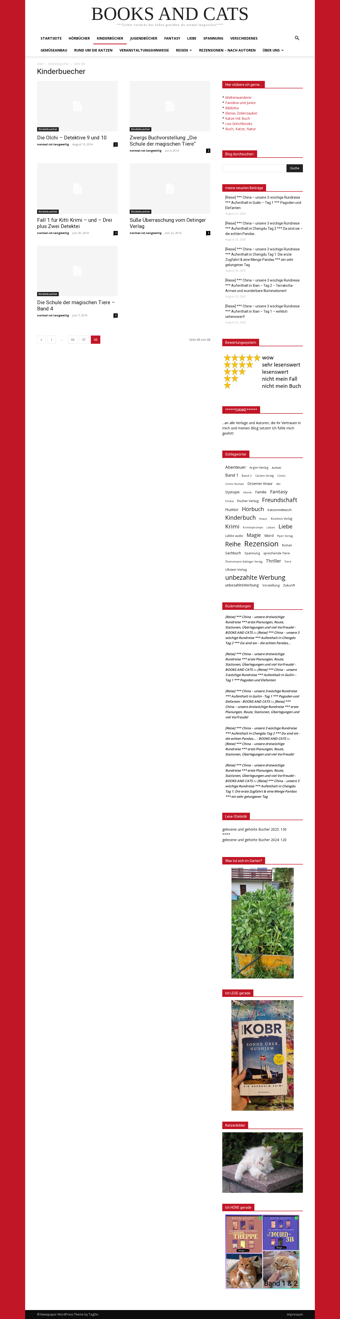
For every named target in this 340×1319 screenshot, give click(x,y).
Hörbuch (253, 509)
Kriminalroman (253, 527)
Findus (229, 501)
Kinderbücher (110, 38)
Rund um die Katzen (93, 50)
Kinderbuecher (58, 64)
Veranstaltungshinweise (144, 50)
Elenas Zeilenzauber (241, 113)
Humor (231, 509)
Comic (281, 475)
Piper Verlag (285, 536)
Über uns (271, 50)
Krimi (232, 526)
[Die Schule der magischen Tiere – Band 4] (77, 271)
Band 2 (247, 475)
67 (84, 340)
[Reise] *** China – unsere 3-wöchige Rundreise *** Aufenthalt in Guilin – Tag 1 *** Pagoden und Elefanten (263, 202)
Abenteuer (235, 467)
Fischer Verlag (248, 501)
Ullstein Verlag (236, 569)
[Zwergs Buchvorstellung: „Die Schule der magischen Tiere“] (170, 106)
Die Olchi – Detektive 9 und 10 (72, 138)
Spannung (213, 38)
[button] (297, 38)
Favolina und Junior (240, 102)
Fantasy (172, 38)
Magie (254, 535)
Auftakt (276, 467)
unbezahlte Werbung (255, 577)
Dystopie (232, 492)
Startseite (51, 38)
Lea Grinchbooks (238, 123)
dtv (278, 484)
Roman (287, 545)
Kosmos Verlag (281, 518)
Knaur (263, 518)
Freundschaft (279, 500)
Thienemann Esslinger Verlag (243, 561)
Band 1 (231, 475)
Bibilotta (232, 108)
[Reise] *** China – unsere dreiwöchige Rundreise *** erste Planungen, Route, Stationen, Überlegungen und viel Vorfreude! (259, 749)
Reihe (233, 544)
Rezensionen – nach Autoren (227, 50)
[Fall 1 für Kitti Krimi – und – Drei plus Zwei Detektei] (77, 188)
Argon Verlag (258, 467)
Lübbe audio (234, 536)
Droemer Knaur (260, 483)
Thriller (273, 561)
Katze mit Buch (237, 118)
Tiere (287, 561)
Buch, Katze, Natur (240, 128)
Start (40, 64)
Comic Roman (234, 484)
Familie (261, 492)
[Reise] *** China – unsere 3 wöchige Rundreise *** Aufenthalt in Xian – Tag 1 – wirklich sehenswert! (262, 311)
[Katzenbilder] (262, 1162)
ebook (247, 492)
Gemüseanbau (54, 50)
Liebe (191, 38)
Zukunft (289, 585)
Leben (271, 527)
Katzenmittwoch (280, 510)
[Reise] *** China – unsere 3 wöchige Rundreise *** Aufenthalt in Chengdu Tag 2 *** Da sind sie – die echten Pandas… (264, 228)
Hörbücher (79, 38)
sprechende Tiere (276, 553)
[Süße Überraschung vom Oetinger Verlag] (170, 188)
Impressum (295, 1314)
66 (72, 340)
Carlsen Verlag (264, 475)
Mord (269, 535)
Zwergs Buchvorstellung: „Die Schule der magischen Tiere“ (163, 141)
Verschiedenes (244, 38)
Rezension (261, 543)
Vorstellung (271, 585)
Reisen (182, 50)
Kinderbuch (240, 517)
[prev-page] (41, 340)
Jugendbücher (143, 38)
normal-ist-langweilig (53, 144)
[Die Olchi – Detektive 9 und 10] (77, 106)
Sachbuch (233, 552)
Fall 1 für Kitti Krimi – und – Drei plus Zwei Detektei (74, 223)
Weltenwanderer (238, 97)
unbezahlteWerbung (242, 584)
